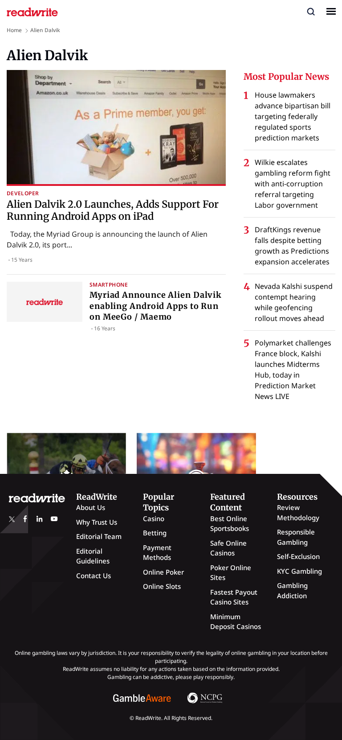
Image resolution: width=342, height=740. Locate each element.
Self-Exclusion (298, 556)
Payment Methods (157, 552)
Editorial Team (99, 536)
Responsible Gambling (296, 537)
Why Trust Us (96, 522)
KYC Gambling (299, 571)
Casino (153, 518)
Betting (155, 532)
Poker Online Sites (230, 572)
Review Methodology (298, 512)
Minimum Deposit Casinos (235, 621)
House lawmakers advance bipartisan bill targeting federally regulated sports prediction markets (292, 116)
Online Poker (163, 571)
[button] (310, 11)
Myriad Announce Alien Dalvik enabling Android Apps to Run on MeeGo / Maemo (156, 306)
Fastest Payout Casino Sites (233, 597)
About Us (90, 507)
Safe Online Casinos (228, 548)
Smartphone (109, 285)
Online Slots (162, 586)
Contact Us (93, 575)
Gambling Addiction (292, 590)
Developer (23, 193)
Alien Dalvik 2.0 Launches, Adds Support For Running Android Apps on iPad (113, 210)
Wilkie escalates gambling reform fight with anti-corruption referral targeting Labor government (292, 183)
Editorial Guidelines (93, 556)
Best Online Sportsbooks (229, 523)
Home (14, 30)
